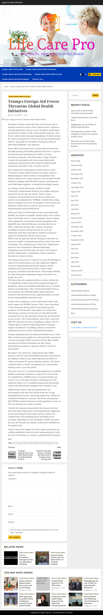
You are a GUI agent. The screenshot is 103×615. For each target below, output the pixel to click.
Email (11, 514)
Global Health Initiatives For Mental (41, 69)
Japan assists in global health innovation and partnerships (25, 584)
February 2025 (76, 218)
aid (14, 443)
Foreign (19, 443)
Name (11, 506)
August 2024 (75, 244)
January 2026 (76, 170)
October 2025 (76, 183)
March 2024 (75, 266)
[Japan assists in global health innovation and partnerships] (11, 584)
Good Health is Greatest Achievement (84, 327)
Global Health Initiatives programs (16, 74)
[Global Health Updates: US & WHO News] (43, 584)
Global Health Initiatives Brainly (15, 79)
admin (12, 115)
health (36, 443)
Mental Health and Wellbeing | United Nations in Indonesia (91, 599)
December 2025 (77, 174)
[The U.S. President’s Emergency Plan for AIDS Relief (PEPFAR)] (11, 558)
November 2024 (77, 231)
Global (31, 443)
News (73, 313)
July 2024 (74, 249)
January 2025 (76, 222)
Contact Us (37, 79)
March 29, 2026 (26, 590)
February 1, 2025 (21, 115)
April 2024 (75, 262)
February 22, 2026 (59, 588)
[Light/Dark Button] (82, 74)
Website (11, 522)
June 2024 (75, 253)
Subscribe (96, 74)
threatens (49, 443)
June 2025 (75, 200)
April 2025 (75, 209)
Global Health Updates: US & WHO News (57, 583)
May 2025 (74, 205)
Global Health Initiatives (12, 69)
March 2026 (75, 161)
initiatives (42, 443)
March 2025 (75, 214)
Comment (12, 479)
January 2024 (76, 275)
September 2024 (77, 240)
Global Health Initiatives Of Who (48, 74)
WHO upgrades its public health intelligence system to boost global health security (84, 134)
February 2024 (76, 271)
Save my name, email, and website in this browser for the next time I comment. (34, 531)
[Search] (86, 74)
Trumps (55, 443)
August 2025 (75, 192)
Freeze (25, 443)
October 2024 (76, 235)
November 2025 (77, 178)
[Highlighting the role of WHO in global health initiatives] (75, 584)
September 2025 (77, 187)
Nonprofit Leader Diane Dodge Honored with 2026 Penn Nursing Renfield (84, 143)
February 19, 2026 (91, 606)
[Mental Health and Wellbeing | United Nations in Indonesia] (75, 599)
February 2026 (76, 165)
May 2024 (74, 257)
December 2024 (77, 227)
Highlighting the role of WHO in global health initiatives (91, 584)
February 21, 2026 (91, 590)
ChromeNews (58, 612)
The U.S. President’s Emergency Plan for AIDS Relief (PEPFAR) (26, 559)
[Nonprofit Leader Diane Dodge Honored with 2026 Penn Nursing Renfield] (43, 599)
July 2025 (74, 196)
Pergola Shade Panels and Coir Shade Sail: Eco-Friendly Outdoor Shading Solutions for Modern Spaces (57, 563)
